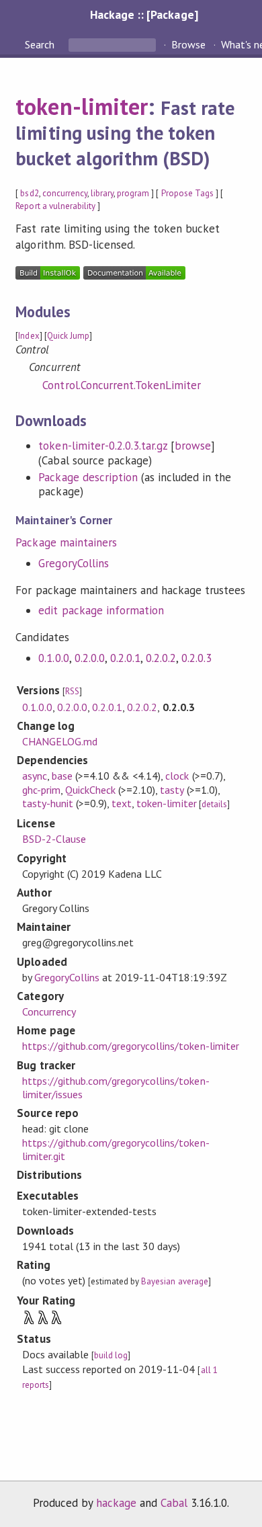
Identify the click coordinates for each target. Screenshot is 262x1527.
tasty (171, 789)
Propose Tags (187, 193)
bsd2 (29, 193)
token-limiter (81, 106)
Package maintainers (65, 542)
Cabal (174, 1502)
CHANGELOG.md (59, 741)
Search (41, 44)
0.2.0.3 (196, 658)
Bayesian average (174, 1281)
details (214, 804)
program (133, 193)
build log (111, 1355)
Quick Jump (68, 335)
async (34, 775)
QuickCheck (90, 789)
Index (28, 335)
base (62, 775)
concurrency (64, 193)
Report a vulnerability (55, 206)
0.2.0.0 (90, 658)
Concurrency (49, 1011)
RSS (72, 691)
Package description (87, 477)
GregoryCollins (73, 563)
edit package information (101, 610)
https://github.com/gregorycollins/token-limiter (130, 1046)
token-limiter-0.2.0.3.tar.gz (102, 445)
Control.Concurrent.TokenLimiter (121, 385)
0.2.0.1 (125, 658)
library (102, 193)
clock (177, 775)
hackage (116, 1502)
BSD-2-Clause (54, 838)
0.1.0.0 (53, 658)
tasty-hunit (47, 803)
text (122, 803)
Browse (188, 44)
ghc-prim (41, 789)
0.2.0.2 (161, 658)
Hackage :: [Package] (144, 14)
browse (193, 445)
